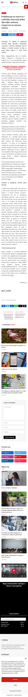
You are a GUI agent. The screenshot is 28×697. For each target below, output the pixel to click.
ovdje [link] (9, 179)
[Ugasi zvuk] (22, 576)
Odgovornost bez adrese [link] (9, 369)
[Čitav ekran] (24, 576)
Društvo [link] (4, 13)
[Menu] (2, 2)
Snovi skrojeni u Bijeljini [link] (9, 488)
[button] (26, 658)
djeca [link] (3, 300)
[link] (26, 7)
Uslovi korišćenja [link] (18, 695)
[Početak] (3, 576)
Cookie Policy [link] (9, 695)
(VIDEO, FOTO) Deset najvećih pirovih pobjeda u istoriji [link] (20, 316)
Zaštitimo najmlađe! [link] (11, 300)
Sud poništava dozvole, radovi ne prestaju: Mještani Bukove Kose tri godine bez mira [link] (12, 510)
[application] (14, 571)
